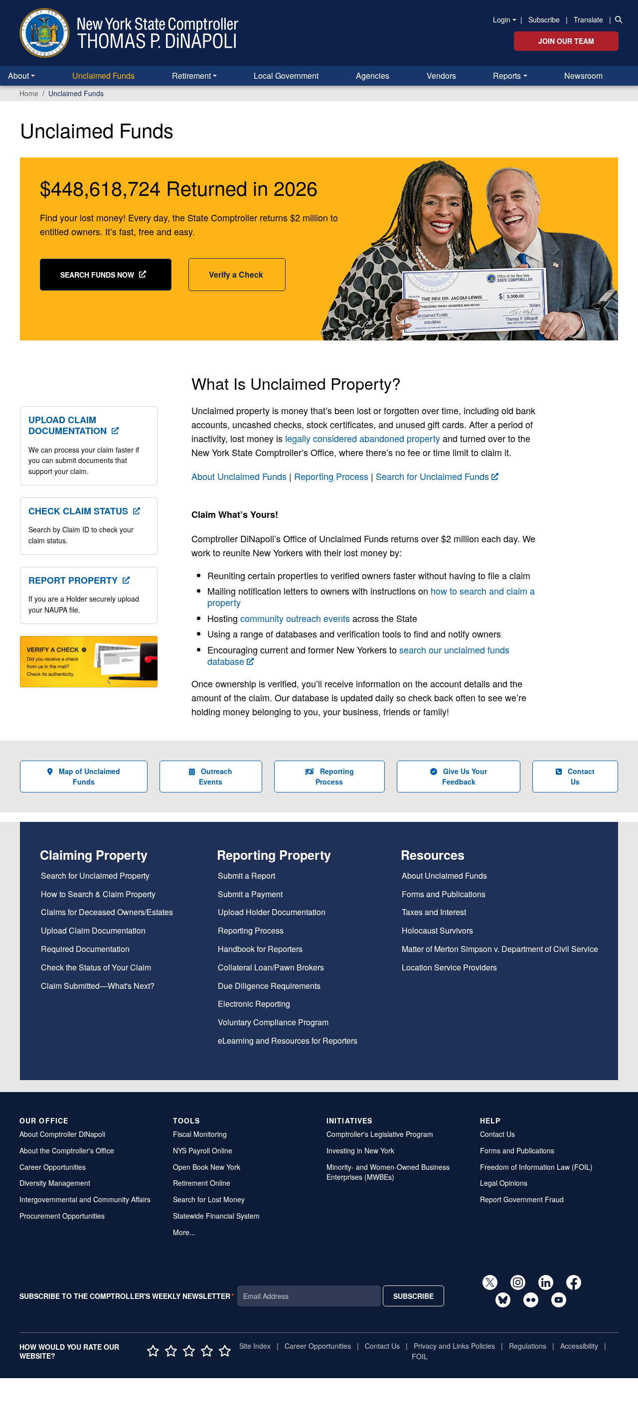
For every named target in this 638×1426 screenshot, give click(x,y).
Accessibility (579, 1346)
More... (184, 1232)
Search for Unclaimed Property (95, 876)
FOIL (420, 1356)
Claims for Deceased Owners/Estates (107, 912)
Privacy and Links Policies (454, 1346)
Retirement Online (201, 1183)
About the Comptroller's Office (66, 1150)
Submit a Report (246, 876)
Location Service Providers (449, 967)
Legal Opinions (503, 1183)
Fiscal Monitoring (200, 1134)
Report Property (73, 580)
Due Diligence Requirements (269, 986)
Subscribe (544, 19)
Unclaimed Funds (103, 75)
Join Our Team (566, 41)
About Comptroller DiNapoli (62, 1134)
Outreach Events (215, 776)
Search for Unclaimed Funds (432, 476)
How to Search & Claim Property (98, 894)
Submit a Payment (250, 894)
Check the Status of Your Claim (96, 967)
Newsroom (583, 75)
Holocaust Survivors (437, 931)
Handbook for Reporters (260, 949)
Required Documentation (85, 949)
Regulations (527, 1346)
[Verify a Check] (89, 667)
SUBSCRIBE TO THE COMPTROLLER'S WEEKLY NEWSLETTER (124, 1295)
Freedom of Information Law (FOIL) (536, 1167)
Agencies (372, 75)
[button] (616, 19)
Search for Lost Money (209, 1199)
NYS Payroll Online (202, 1150)
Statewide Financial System (216, 1216)
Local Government (286, 75)
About (18, 75)
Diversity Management (54, 1183)
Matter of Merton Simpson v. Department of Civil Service (500, 949)
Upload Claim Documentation (67, 425)
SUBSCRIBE (413, 1296)
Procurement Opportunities (62, 1216)
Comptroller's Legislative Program (379, 1134)
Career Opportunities (52, 1167)
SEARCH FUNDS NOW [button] (97, 275)
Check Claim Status (78, 510)
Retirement (191, 75)
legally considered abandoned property (362, 438)
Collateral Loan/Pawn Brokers (271, 967)
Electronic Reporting (254, 1004)
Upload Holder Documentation (271, 912)
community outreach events (295, 618)
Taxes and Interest (434, 912)
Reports (507, 75)
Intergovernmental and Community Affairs (85, 1199)
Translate (588, 19)
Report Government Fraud (522, 1199)
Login (501, 19)
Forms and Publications (443, 894)
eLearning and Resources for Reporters (287, 1041)
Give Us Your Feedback (464, 776)
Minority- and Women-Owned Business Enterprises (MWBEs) (388, 1172)
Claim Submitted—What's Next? (98, 986)
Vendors (441, 75)
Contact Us (581, 776)
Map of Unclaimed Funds (89, 776)
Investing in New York (360, 1150)
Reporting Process (331, 476)
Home (28, 93)
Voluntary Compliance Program (273, 1022)
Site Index (255, 1346)
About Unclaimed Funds (239, 476)
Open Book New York (206, 1167)
